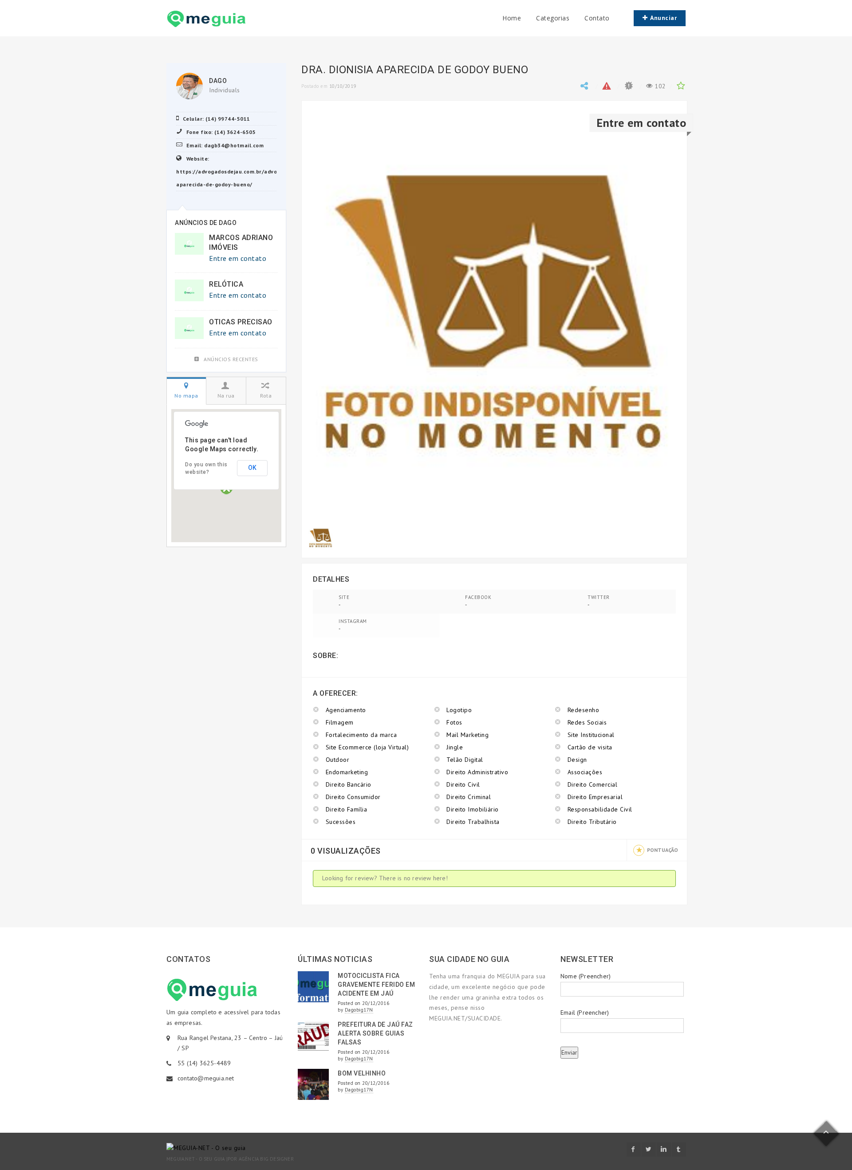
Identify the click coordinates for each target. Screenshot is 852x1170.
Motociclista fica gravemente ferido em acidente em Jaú (376, 984)
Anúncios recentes (231, 359)
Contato (597, 18)
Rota (266, 395)
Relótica (226, 284)
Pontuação (662, 850)
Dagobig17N (359, 1010)
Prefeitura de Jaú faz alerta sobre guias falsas (375, 1033)
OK (252, 467)
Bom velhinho (362, 1073)
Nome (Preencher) (585, 976)
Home (511, 18)
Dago (218, 80)
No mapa (186, 395)
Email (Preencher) (584, 1012)
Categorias (552, 18)
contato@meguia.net (206, 1078)
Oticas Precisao (240, 322)
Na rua (226, 395)
